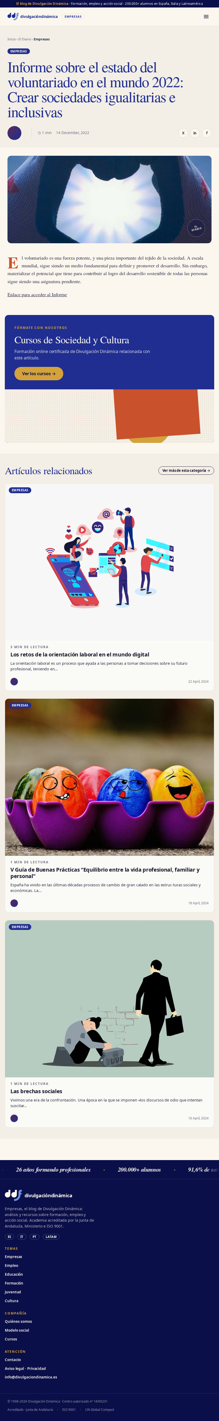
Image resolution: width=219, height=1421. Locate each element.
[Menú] (206, 16)
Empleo (11, 1265)
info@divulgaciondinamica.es (31, 1377)
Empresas (13, 1256)
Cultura (11, 1300)
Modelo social (17, 1330)
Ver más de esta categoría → (186, 470)
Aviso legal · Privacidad (25, 1368)
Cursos (11, 1339)
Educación (14, 1274)
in (195, 133)
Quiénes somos (18, 1321)
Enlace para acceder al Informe (37, 294)
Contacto (13, 1359)
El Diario (24, 39)
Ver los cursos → (39, 374)
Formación (14, 1283)
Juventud (13, 1292)
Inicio (11, 39)
